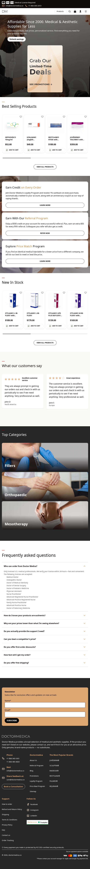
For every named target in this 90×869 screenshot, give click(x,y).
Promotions (34, 776)
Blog (31, 771)
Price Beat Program (37, 786)
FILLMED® (54, 781)
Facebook (34, 804)
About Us (33, 760)
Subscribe (12, 720)
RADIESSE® (54, 771)
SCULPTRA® (54, 765)
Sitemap (33, 791)
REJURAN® (54, 786)
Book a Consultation (13, 786)
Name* (8, 700)
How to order (7, 804)
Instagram (34, 810)
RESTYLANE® (55, 776)
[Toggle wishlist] (21, 117)
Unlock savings (16, 39)
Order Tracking (8, 840)
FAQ (3, 830)
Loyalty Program (36, 781)
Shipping (5, 814)
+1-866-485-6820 (13, 762)
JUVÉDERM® (54, 760)
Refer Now (45, 233)
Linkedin (33, 816)
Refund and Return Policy (12, 809)
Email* (8, 710)
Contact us (6, 835)
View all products (45, 167)
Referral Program (36, 765)
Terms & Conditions (9, 820)
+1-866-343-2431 (13, 758)
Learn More (45, 205)
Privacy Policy (7, 825)
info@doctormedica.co (15, 771)
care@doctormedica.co (15, 780)
